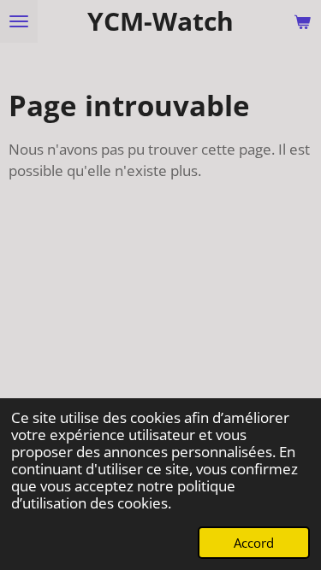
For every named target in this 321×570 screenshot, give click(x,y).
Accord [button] (254, 542)
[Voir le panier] (302, 21)
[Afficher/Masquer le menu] (19, 21)
